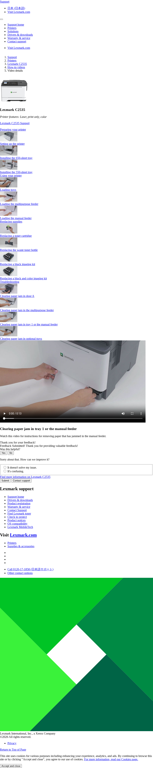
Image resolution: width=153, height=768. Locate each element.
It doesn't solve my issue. (22, 467)
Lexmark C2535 (17, 63)
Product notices (16, 520)
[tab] (76, 129)
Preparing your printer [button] (13, 129)
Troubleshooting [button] (9, 281)
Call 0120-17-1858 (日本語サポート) (30, 569)
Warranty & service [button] (18, 38)
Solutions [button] (12, 31)
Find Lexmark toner (19, 513)
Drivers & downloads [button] (20, 34)
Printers (11, 60)
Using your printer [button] (11, 175)
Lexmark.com (23, 535)
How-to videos (16, 67)
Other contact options (20, 573)
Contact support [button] (16, 41)
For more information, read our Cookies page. (111, 759)
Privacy (11, 743)
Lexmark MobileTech (20, 527)
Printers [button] (11, 28)
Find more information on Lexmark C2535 (25, 476)
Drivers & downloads (20, 500)
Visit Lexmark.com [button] (18, 11)
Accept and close (10, 766)
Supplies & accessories (20, 546)
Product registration (18, 503)
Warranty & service (18, 506)
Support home (15, 496)
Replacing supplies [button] (11, 221)
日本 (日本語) (16, 8)
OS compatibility (17, 523)
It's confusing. (15, 471)
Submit (5, 480)
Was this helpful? (10, 449)
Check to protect (17, 516)
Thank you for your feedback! (17, 442)
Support (12, 57)
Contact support (21, 480)
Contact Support (17, 510)
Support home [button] (15, 24)
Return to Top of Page (13, 749)
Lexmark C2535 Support (14, 123)
